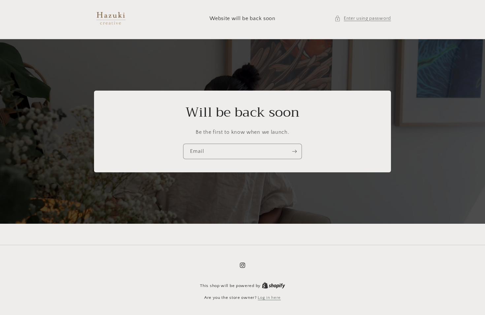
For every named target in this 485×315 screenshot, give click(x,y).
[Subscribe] (294, 151)
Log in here (269, 297)
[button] (363, 18)
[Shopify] (273, 285)
